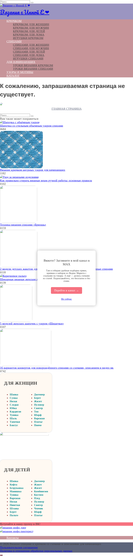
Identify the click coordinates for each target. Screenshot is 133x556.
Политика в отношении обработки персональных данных (36, 550)
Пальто (14, 515)
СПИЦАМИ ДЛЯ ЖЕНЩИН (31, 44)
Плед (37, 498)
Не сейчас (66, 299)
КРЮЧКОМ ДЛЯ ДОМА (28, 34)
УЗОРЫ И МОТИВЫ (19, 72)
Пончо (38, 425)
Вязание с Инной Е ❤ (24, 11)
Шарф (38, 415)
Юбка (13, 408)
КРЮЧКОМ (14, 21)
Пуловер (39, 404)
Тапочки (15, 421)
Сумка (14, 398)
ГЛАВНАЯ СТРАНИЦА (67, 108)
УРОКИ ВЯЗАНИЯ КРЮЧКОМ (33, 65)
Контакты (12, 537)
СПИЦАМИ (14, 41)
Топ (36, 411)
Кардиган (15, 411)
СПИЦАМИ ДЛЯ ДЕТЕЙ (29, 51)
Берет (37, 398)
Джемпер (39, 394)
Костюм (38, 494)
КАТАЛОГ (13, 75)
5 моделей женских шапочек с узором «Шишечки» (32, 323)
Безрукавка (16, 488)
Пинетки (15, 505)
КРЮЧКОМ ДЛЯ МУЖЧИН (31, 27)
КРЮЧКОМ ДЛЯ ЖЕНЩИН (31, 24)
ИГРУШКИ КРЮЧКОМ (28, 38)
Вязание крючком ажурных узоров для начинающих (32, 170)
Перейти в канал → (66, 290)
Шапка (14, 394)
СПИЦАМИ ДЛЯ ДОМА (28, 55)
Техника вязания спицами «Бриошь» (23, 224)
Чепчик (38, 508)
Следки (14, 404)
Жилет (38, 401)
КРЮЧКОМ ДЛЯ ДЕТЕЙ (29, 31)
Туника (14, 415)
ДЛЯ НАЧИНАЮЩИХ (20, 62)
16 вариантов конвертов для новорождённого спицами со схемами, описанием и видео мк (57, 367)
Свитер (38, 408)
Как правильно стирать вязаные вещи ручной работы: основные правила (46, 180)
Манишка (15, 491)
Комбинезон (41, 491)
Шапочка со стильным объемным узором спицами (31, 125)
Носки (13, 401)
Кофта (13, 484)
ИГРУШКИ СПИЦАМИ (28, 58)
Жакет (38, 484)
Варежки (39, 418)
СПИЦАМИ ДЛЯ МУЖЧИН (31, 48)
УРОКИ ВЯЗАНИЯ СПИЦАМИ (33, 68)
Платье (38, 421)
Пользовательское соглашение (19, 547)
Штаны (14, 508)
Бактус (14, 425)
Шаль (13, 418)
